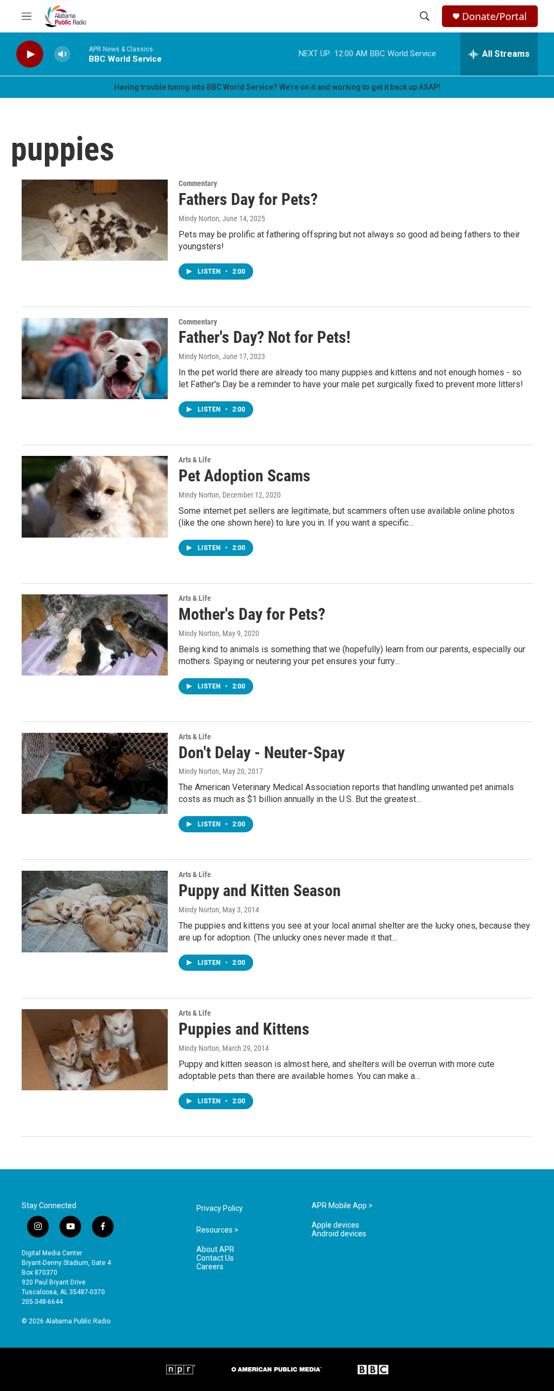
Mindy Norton (199, 218)
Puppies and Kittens (244, 1028)
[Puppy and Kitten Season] (95, 911)
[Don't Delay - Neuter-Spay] (95, 773)
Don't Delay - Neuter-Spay (262, 752)
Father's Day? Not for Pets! (265, 337)
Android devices (339, 1234)
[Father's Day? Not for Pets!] (95, 358)
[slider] (79, 53)
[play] (29, 54)
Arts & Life (195, 459)
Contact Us (215, 1258)
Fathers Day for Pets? (248, 199)
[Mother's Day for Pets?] (95, 634)
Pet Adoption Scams (245, 475)
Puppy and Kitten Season (260, 890)
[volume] (62, 54)
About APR (215, 1250)
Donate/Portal (494, 16)
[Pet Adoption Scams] (95, 496)
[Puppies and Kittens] (95, 1049)
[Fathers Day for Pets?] (95, 220)
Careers (209, 1267)
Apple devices (335, 1225)
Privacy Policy (219, 1208)
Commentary (198, 183)
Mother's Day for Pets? (252, 614)
